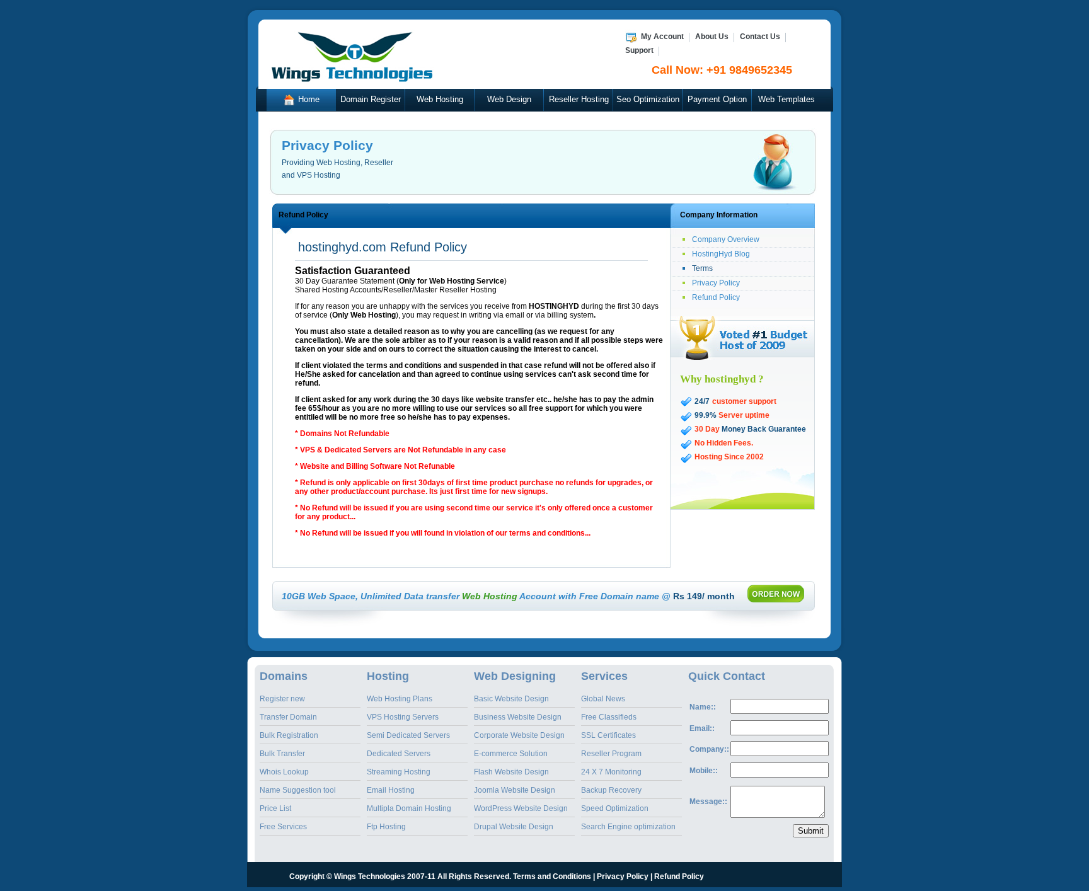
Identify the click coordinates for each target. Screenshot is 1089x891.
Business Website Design (518, 717)
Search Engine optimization (628, 826)
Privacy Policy (716, 283)
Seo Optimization (647, 99)
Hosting (388, 676)
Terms (702, 268)
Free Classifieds (609, 717)
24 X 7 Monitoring (611, 771)
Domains (284, 676)
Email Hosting (391, 790)
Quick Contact (726, 676)
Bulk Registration (289, 735)
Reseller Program (611, 753)
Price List (275, 808)
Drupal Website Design (513, 826)
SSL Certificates (608, 735)
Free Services (283, 826)
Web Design (509, 99)
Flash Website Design (511, 771)
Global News (603, 698)
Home (308, 99)
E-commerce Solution (511, 753)
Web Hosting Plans (399, 698)
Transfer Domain (288, 717)
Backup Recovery (611, 790)
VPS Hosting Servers (403, 717)
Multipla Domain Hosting (409, 808)
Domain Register (370, 99)
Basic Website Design (511, 698)
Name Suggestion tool (298, 790)
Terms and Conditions (552, 876)
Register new (282, 698)
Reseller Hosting (579, 99)
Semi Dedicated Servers (408, 735)
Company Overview (725, 239)
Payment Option (717, 99)
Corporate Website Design (519, 735)
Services (604, 676)
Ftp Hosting (386, 826)
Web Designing (515, 676)
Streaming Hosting (398, 771)
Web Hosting (440, 99)
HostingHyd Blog (721, 254)
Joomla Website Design (514, 790)
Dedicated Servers (398, 753)
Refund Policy (716, 297)
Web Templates (786, 99)
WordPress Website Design (521, 808)
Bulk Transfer (282, 753)
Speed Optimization (614, 808)
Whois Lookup (284, 771)
